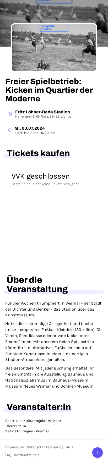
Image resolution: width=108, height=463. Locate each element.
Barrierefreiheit (26, 455)
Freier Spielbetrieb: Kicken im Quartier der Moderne (49, 90)
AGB (69, 447)
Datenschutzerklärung (45, 447)
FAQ (8, 455)
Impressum (14, 447)
